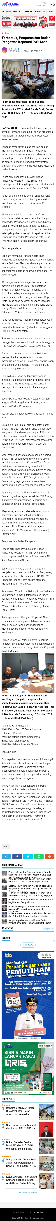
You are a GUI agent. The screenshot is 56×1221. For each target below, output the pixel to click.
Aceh (45, 12)
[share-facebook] (17, 856)
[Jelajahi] (52, 4)
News (8, 12)
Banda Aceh (18, 12)
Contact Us (30, 1212)
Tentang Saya (18, 1212)
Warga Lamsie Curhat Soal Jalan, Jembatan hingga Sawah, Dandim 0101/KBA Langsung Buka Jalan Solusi (21, 1166)
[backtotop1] (53, 1218)
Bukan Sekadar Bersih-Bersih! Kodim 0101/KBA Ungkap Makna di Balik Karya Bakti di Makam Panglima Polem (19, 1149)
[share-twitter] (28, 856)
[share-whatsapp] (39, 856)
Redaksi (40, 1212)
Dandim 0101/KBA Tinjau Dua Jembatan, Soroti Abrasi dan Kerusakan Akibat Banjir (20, 1112)
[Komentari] (49, 856)
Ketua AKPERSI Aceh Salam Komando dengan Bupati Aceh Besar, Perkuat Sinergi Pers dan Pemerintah (21, 1181)
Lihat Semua (28, 945)
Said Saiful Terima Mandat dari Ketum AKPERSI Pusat (21, 1127)
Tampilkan (48, 929)
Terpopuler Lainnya (28, 1193)
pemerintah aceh (33, 12)
